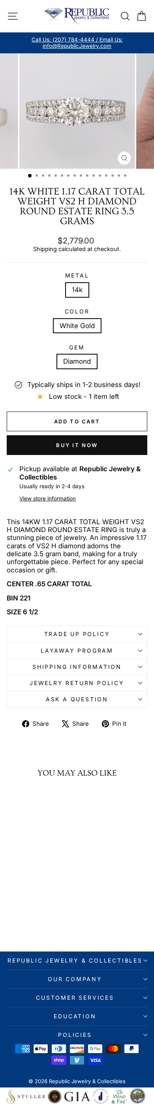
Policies (75, 1034)
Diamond (77, 361)
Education (75, 1016)
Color (77, 311)
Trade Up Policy (77, 634)
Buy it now (77, 445)
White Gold (77, 326)
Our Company (75, 979)
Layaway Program (77, 650)
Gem (77, 347)
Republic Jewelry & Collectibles (75, 960)
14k (77, 290)
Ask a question (77, 699)
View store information (47, 498)
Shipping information (77, 666)
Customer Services (75, 997)
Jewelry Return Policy (77, 683)
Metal (77, 275)
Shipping (45, 248)
